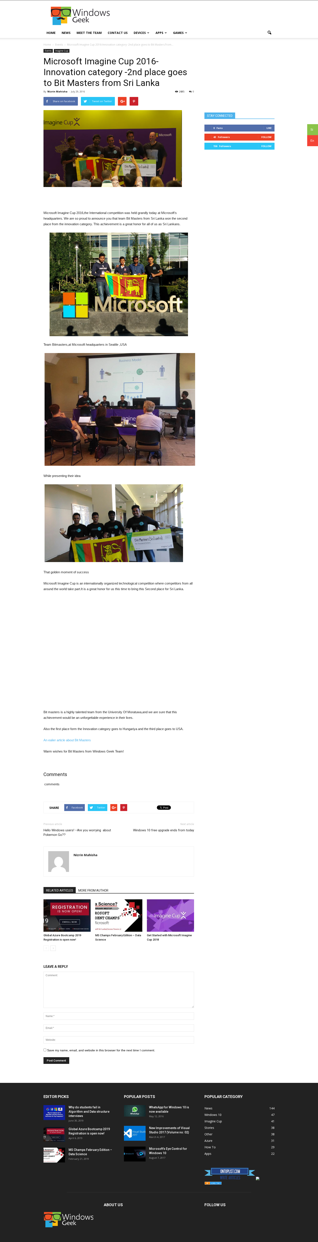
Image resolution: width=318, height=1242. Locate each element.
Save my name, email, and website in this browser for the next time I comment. (101, 1050)
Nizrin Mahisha (57, 91)
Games (178, 33)
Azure (208, 1141)
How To (210, 1147)
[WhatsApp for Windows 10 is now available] (135, 1111)
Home (51, 33)
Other (208, 1134)
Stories (209, 1128)
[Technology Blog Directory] (213, 1184)
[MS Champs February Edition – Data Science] (118, 915)
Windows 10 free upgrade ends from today (163, 830)
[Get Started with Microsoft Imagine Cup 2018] (170, 915)
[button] (269, 33)
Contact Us (118, 33)
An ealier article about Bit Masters (67, 740)
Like (269, 128)
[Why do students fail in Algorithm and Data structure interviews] (54, 1112)
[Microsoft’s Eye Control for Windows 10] (135, 1154)
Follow (266, 137)
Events (48, 50)
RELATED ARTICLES (59, 890)
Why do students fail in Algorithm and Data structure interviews (89, 1112)
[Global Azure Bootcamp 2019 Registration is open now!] (67, 915)
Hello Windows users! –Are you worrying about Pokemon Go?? (77, 832)
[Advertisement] (196, 16)
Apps (159, 33)
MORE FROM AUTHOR (93, 890)
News (66, 33)
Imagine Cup (61, 50)
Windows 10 (213, 1115)
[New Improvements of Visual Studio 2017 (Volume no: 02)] (135, 1133)
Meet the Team (89, 33)
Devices (140, 33)
